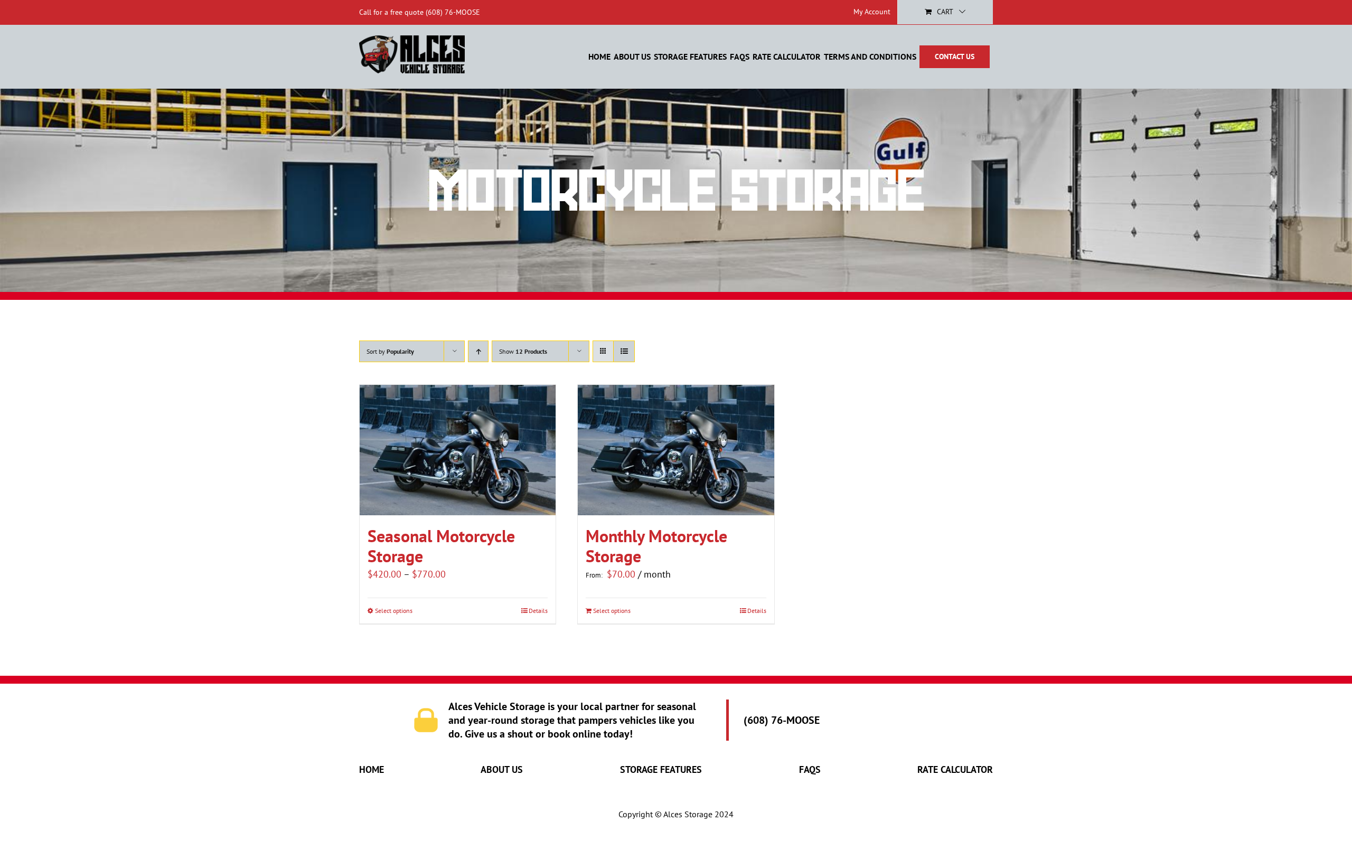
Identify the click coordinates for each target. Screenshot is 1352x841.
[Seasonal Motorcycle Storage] (458, 450)
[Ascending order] (478, 351)
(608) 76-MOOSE (453, 12)
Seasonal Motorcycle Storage (441, 546)
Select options (393, 611)
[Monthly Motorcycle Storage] (676, 450)
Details (538, 611)
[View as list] (624, 351)
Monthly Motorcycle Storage (656, 546)
